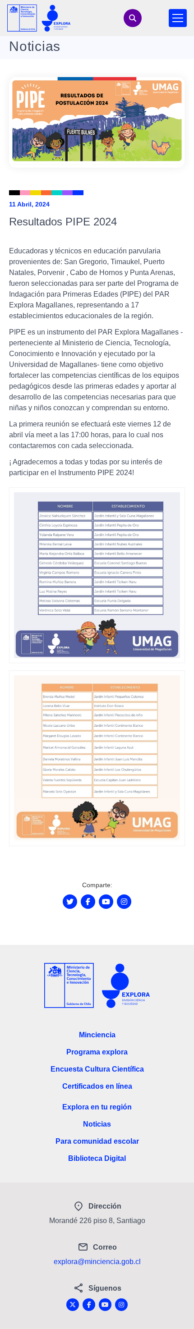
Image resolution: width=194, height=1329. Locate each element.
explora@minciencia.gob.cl (97, 1261)
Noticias (97, 1124)
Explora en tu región (97, 1107)
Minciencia (97, 1035)
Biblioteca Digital (97, 1158)
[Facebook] (89, 1304)
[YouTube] (105, 1304)
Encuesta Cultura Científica (97, 1069)
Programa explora (97, 1052)
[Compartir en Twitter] (70, 901)
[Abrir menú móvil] (178, 18)
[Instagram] (121, 1304)
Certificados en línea (97, 1086)
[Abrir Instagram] (124, 901)
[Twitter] (72, 1304)
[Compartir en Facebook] (88, 901)
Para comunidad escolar (97, 1141)
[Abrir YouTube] (106, 901)
